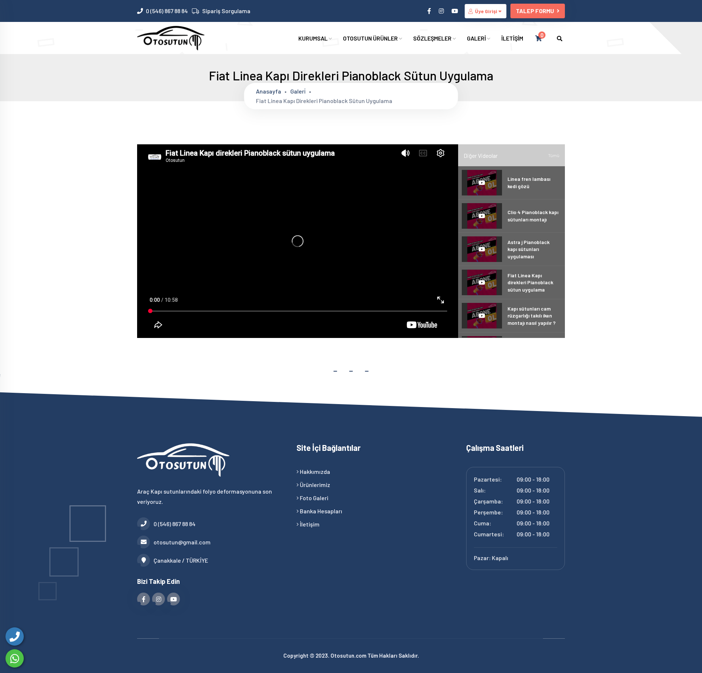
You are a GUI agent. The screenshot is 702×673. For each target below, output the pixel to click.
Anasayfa (268, 91)
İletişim (309, 524)
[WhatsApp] (14, 658)
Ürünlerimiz (314, 484)
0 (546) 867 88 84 (167, 10)
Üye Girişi (486, 11)
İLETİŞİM (512, 38)
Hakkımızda (314, 471)
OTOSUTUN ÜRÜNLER (371, 38)
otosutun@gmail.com (182, 542)
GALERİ (477, 38)
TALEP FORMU (535, 10)
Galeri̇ (298, 91)
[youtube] (455, 10)
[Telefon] (14, 636)
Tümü (553, 155)
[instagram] (442, 10)
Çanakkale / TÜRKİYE (181, 560)
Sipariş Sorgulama (226, 10)
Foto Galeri (313, 497)
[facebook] (429, 10)
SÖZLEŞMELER (433, 38)
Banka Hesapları (320, 510)
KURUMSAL (313, 38)
